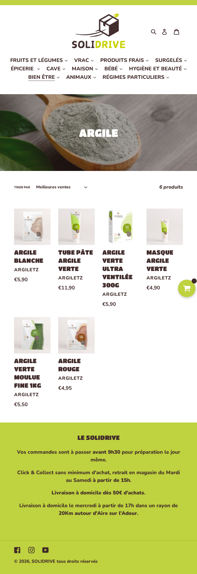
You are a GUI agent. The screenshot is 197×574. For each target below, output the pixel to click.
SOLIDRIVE (43, 561)
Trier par (22, 187)
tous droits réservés (77, 561)
